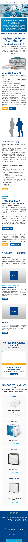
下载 (24, 33)
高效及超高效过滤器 (14, 478)
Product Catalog (15, 414)
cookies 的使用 (23, 517)
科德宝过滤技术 (5, 517)
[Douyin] (17, 513)
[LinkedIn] (14, 513)
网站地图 (15, 519)
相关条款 (10, 519)
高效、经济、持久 (13, 469)
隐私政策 (17, 517)
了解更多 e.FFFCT (15, 244)
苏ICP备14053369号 (22, 519)
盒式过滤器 (14, 450)
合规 (6, 519)
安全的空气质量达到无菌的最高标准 (14, 499)
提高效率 (15, 33)
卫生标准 (20, 33)
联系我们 (5, 108)
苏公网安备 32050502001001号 (20, 520)
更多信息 (12, 108)
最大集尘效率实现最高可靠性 (14, 411)
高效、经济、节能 (13, 440)
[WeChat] (11, 513)
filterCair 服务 (9, 33)
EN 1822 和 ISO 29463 (9, 287)
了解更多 (5, 298)
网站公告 (12, 517)
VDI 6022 (5, 322)
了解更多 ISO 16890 (7, 228)
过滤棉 (14, 396)
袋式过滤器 (14, 421)
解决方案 (3, 33)
